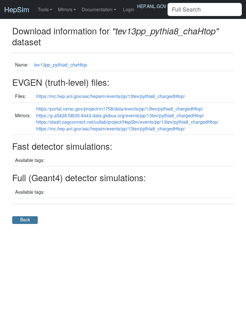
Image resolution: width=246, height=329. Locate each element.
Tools (43, 9)
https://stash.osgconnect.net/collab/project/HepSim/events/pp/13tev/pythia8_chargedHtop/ (127, 122)
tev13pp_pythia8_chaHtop (60, 64)
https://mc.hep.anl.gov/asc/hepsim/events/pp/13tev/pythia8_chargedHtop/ (110, 96)
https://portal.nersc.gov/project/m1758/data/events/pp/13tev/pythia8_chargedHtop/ (119, 108)
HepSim (16, 9)
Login (128, 9)
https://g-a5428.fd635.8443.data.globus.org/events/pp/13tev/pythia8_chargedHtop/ (120, 115)
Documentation (97, 9)
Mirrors (65, 9)
